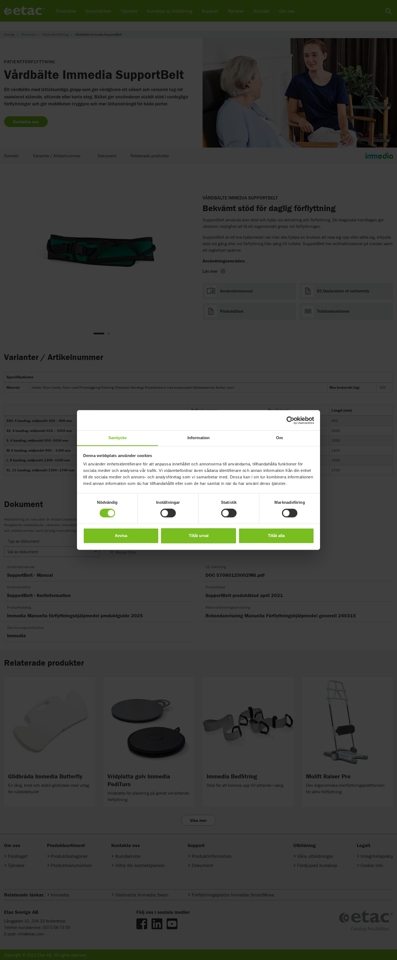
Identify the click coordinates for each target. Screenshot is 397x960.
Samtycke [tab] (117, 437)
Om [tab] (279, 437)
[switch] (168, 513)
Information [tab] (198, 437)
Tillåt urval (198, 535)
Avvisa (121, 535)
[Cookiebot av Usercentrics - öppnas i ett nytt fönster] (290, 420)
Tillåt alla (276, 535)
